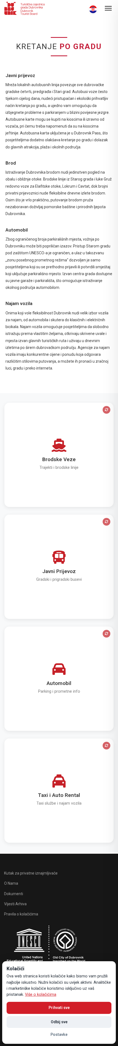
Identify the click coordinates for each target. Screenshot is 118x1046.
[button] (59, 455)
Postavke (59, 1034)
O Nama (11, 883)
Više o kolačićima (40, 994)
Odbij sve (59, 1022)
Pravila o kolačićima (21, 914)
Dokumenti (13, 894)
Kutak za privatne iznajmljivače (31, 873)
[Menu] (108, 8)
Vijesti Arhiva (15, 904)
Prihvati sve (59, 1007)
